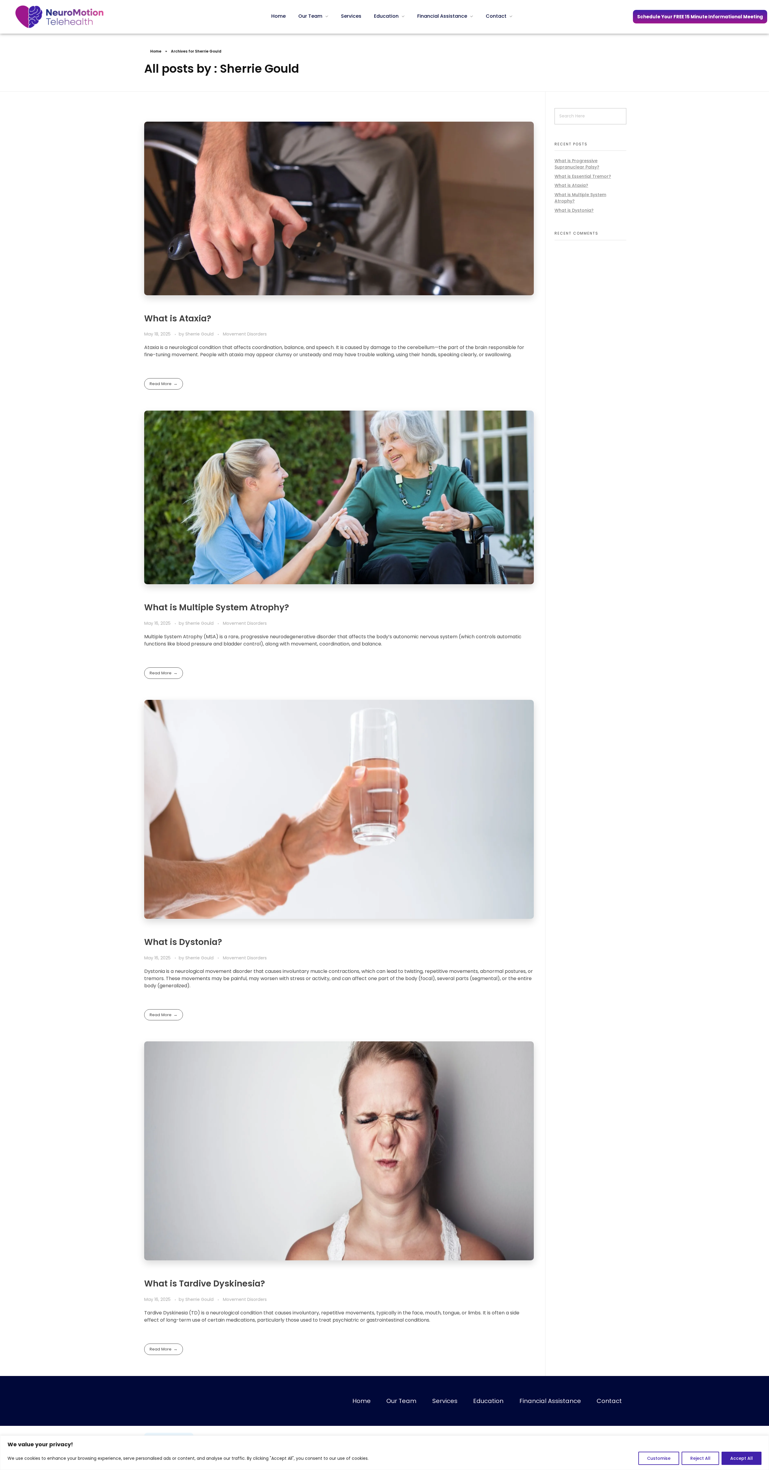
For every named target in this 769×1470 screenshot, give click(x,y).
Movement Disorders (245, 334)
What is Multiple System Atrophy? (216, 607)
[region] (384, 1452)
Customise (658, 1458)
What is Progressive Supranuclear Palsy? (577, 164)
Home (155, 51)
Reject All (700, 1458)
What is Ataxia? (177, 318)
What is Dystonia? (183, 942)
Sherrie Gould (200, 334)
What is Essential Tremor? (583, 176)
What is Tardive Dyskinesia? (204, 1283)
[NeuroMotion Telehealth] (59, 17)
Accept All (741, 1458)
